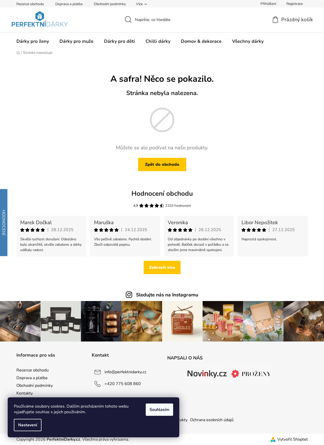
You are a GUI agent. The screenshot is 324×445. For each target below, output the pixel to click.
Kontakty (24, 393)
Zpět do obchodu (162, 164)
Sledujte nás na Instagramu (167, 295)
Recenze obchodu (30, 4)
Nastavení (27, 425)
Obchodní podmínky (110, 4)
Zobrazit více (162, 267)
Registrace (294, 3)
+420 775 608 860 (122, 384)
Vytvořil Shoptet (292, 439)
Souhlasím (159, 409)
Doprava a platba (68, 4)
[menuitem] (32, 41)
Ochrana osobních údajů (212, 420)
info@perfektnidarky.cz (125, 372)
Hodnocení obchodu (162, 193)
